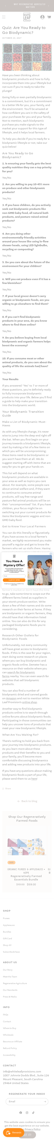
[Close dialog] (51, 554)
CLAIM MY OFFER (14, 580)
